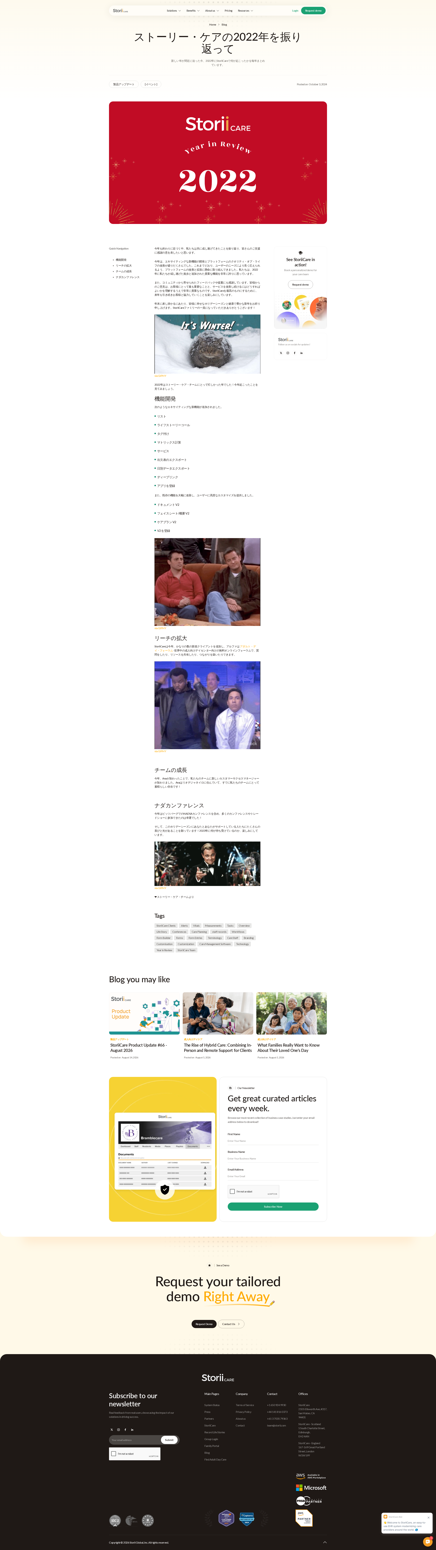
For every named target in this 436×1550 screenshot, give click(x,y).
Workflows (238, 931)
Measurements (213, 925)
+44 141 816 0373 (277, 1411)
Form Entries (195, 937)
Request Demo (204, 1324)
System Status (212, 1405)
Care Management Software (214, 944)
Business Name (236, 1151)
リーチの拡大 (124, 265)
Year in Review (164, 950)
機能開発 (121, 259)
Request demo (313, 10)
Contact (240, 1425)
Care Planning (199, 931)
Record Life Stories (214, 1432)
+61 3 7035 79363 (277, 1418)
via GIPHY (160, 375)
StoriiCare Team (186, 950)
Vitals (196, 925)
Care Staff (232, 937)
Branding (249, 937)
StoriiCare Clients (166, 925)
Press (207, 1411)
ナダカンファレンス (128, 277)
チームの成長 (124, 271)
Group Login (211, 1439)
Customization (186, 944)
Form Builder (164, 937)
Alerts (184, 925)
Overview (244, 925)
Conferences (179, 931)
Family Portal (211, 1445)
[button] (174, 10)
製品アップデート (123, 84)
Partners (209, 1418)
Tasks (230, 925)
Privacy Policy (243, 1411)
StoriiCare (209, 1425)
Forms (179, 937)
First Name (234, 1134)
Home (212, 24)
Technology (242, 944)
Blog (224, 24)
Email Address (236, 1169)
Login (295, 10)
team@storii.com (276, 1425)
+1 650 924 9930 (276, 1405)
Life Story (162, 931)
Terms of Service (245, 1405)
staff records (219, 931)
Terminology (215, 937)
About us (241, 1418)
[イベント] (151, 84)
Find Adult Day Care (215, 1459)
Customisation (165, 944)
